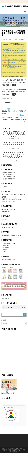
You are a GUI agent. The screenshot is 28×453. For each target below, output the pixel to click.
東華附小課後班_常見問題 (8, 201)
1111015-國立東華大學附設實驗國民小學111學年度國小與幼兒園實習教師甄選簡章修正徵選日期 (13, 82)
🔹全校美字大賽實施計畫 (8, 172)
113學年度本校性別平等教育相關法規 (11, 235)
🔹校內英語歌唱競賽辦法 (8, 177)
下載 (14, 85)
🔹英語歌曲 (4, 249)
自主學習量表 (5, 211)
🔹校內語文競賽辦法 (7, 174)
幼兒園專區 (4, 187)
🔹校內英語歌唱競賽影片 (8, 179)
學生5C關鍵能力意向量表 (8, 209)
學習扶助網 (4, 219)
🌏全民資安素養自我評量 (8, 260)
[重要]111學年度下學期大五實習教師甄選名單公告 (14, 144)
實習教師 (9, 102)
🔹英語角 (4, 252)
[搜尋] (24, 314)
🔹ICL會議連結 (5, 247)
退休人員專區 (5, 298)
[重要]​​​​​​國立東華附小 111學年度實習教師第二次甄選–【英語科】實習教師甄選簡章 (14, 133)
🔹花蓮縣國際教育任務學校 (8, 243)
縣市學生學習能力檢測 (7, 227)
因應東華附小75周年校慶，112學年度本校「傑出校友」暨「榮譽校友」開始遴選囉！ (14, 155)
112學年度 (6, 102)
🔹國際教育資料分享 (7, 245)
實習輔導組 (21, 39)
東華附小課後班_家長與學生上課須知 (11, 199)
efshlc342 (5, 39)
